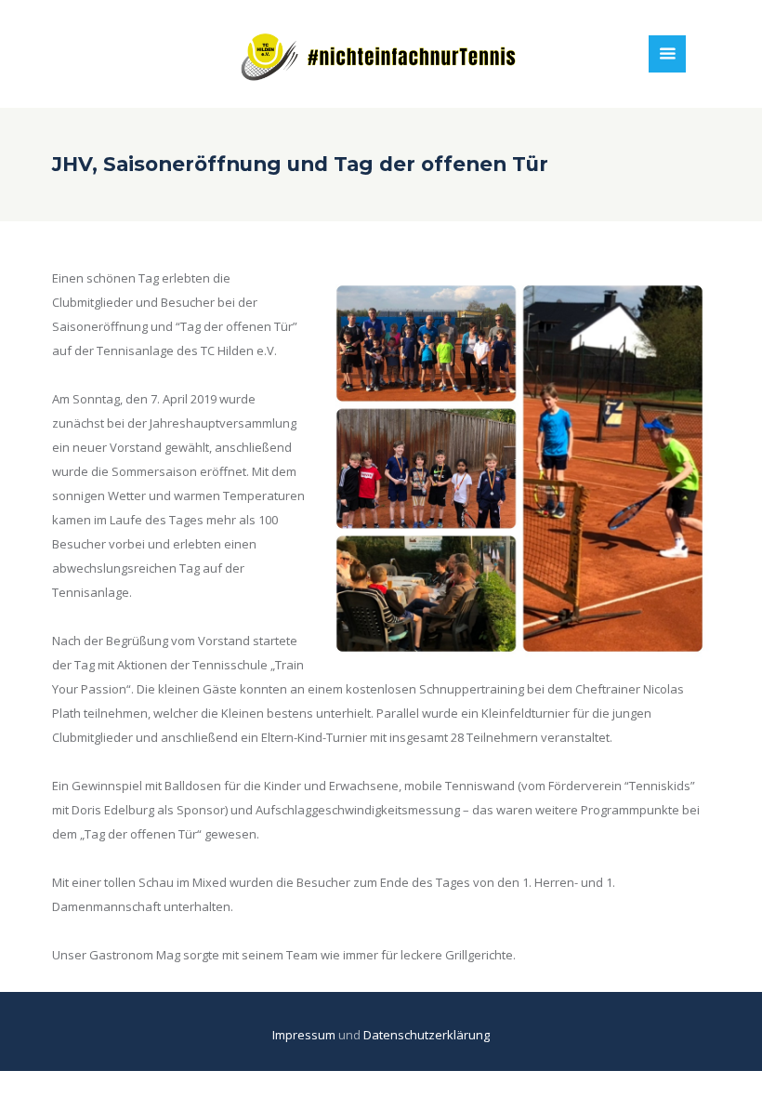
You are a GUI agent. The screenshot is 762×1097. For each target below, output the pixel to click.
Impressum (305, 1034)
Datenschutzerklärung (426, 1034)
